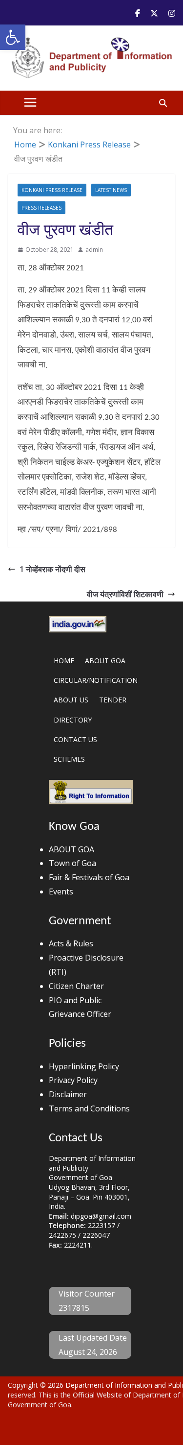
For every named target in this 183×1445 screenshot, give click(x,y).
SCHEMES (69, 759)
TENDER (112, 699)
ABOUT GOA (105, 660)
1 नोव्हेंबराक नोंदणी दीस (52, 569)
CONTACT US (75, 739)
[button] (12, 37)
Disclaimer (68, 1094)
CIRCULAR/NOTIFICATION (96, 680)
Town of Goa (72, 863)
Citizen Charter (76, 986)
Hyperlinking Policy (84, 1066)
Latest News (111, 190)
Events (61, 891)
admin (94, 249)
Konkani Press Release (51, 190)
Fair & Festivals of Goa (89, 877)
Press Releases (41, 207)
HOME (64, 660)
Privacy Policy (73, 1080)
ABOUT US (71, 699)
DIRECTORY (73, 719)
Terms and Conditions (89, 1108)
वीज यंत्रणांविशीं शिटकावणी (125, 594)
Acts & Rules (71, 943)
